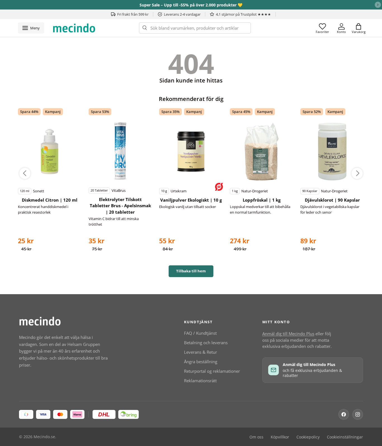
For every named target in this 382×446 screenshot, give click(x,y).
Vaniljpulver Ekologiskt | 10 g (191, 200)
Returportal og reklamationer (212, 371)
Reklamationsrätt (200, 380)
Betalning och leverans (206, 342)
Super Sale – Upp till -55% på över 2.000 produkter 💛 (191, 5)
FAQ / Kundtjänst (200, 333)
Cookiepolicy (308, 437)
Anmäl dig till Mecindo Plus (288, 333)
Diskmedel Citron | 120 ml (49, 200)
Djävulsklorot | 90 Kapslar (332, 200)
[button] (358, 28)
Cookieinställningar (345, 437)
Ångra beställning (200, 361)
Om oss (256, 437)
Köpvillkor (280, 437)
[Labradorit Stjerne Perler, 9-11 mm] (50, 151)
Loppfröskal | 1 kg (261, 200)
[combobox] (195, 28)
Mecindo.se (44, 436)
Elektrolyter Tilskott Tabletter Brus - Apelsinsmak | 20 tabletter (120, 206)
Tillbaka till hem (191, 270)
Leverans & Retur (200, 352)
